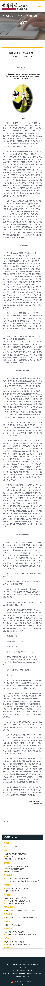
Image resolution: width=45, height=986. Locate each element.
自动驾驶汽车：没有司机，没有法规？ (18, 944)
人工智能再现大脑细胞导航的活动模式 (18, 901)
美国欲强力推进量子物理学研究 (16, 854)
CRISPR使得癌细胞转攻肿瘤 (14, 869)
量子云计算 (9, 856)
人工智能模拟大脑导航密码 (14, 903)
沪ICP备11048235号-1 (22, 976)
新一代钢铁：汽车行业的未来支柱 (16, 888)
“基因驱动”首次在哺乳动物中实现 (16, 866)
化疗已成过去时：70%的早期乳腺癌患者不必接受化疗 (23, 881)
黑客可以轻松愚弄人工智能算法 (16, 898)
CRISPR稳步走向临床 (12, 871)
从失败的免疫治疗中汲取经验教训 (16, 879)
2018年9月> (20, 16)
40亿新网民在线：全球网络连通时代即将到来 (20, 935)
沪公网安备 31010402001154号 (23, 982)
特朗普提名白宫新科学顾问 (14, 942)
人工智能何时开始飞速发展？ (15, 932)
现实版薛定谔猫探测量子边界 (15, 859)
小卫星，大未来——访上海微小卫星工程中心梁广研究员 (24, 918)
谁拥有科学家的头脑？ (13, 925)
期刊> (14, 16)
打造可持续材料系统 (12, 891)
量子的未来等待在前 (12, 847)
